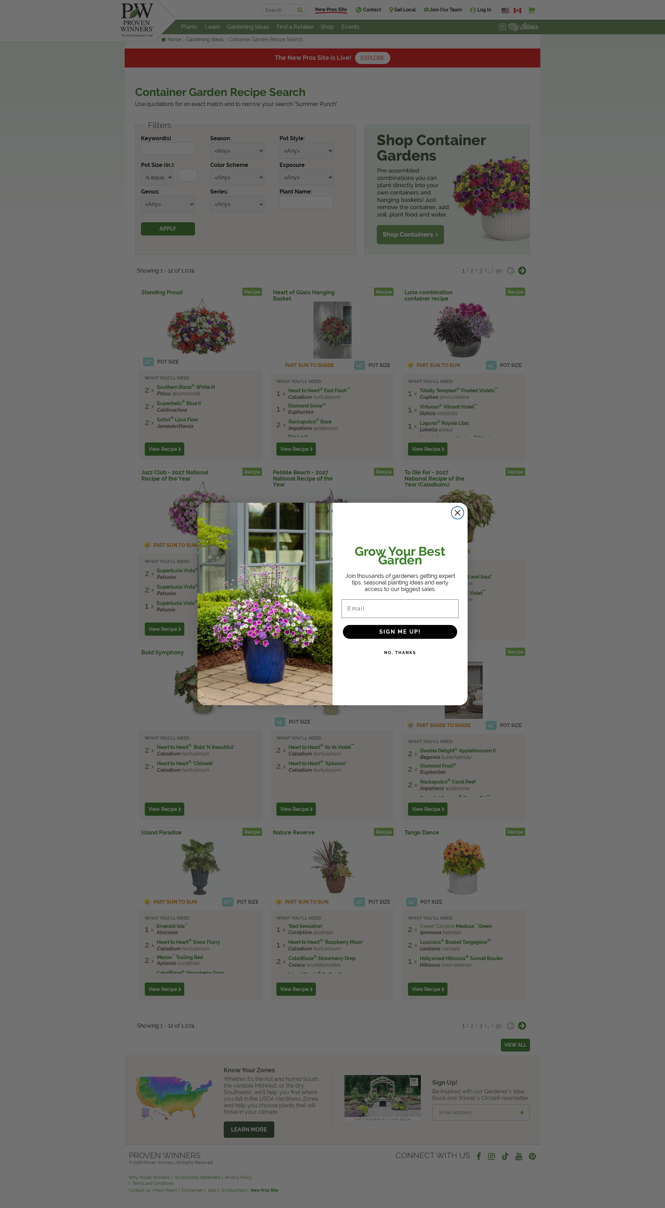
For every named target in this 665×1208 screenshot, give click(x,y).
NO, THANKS (400, 652)
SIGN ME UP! (400, 631)
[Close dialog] (457, 512)
